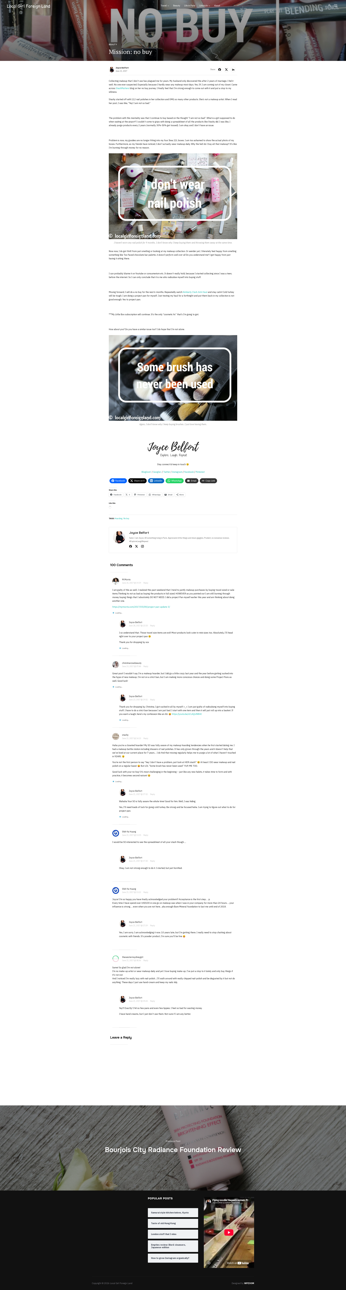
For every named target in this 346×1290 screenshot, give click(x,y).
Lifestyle (203, 5)
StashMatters (122, 88)
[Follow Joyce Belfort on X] (136, 547)
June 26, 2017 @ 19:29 (131, 583)
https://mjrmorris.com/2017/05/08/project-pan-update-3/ (141, 606)
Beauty (176, 5)
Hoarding (118, 518)
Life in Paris (189, 5)
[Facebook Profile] (130, 547)
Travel (164, 5)
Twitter (166, 472)
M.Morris (126, 579)
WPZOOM (249, 1283)
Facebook (189, 472)
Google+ (157, 472)
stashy (125, 735)
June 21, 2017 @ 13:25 (131, 835)
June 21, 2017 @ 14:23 (131, 738)
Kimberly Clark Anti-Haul (195, 292)
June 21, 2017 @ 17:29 (138, 925)
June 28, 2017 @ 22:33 (138, 625)
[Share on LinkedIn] (233, 69)
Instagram (177, 472)
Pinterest (200, 472)
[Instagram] (142, 547)
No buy (126, 518)
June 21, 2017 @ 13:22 (131, 892)
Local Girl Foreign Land (28, 6)
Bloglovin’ (146, 472)
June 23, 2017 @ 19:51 (138, 699)
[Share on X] (226, 69)
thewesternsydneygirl (132, 957)
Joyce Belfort (122, 68)
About (217, 5)
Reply (146, 583)
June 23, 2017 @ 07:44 (131, 666)
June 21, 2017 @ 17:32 (138, 794)
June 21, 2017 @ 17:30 (138, 861)
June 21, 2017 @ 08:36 (131, 960)
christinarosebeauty (132, 663)
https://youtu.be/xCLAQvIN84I (187, 714)
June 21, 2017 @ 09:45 (138, 1001)
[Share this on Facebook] (219, 69)
